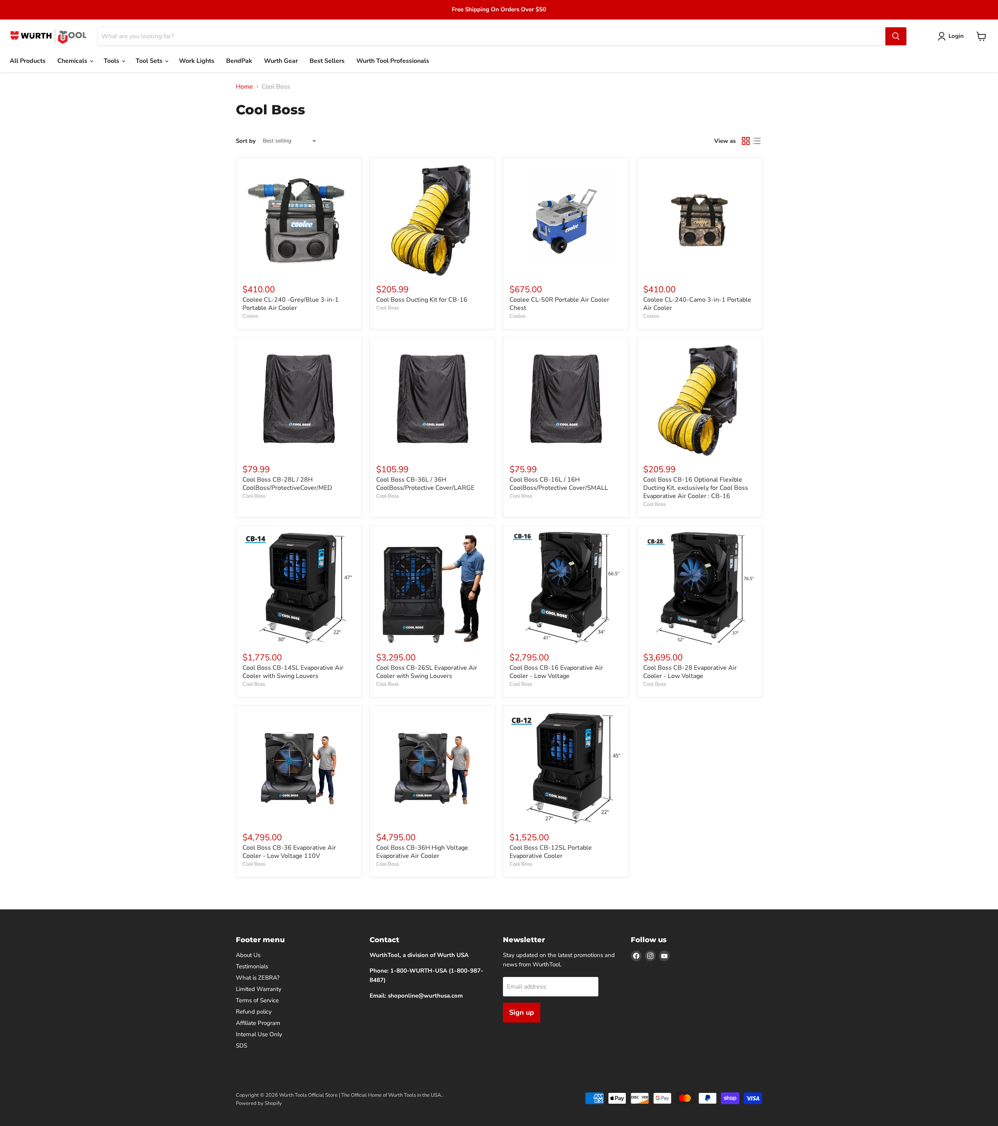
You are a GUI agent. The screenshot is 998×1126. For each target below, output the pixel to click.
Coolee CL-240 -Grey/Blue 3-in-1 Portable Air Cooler (290, 303)
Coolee (250, 316)
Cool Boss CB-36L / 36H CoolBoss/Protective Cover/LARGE (425, 483)
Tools (112, 61)
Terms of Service (257, 1000)
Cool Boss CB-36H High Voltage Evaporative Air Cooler (422, 851)
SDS (241, 1046)
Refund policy (254, 1012)
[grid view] (745, 140)
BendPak (239, 61)
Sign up (521, 1012)
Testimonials (252, 966)
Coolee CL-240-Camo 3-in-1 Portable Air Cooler (697, 303)
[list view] (756, 140)
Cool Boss (387, 307)
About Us (248, 955)
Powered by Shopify (259, 1103)
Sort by (246, 141)
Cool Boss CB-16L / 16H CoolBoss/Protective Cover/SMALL (559, 483)
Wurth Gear (281, 61)
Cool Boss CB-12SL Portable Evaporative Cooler (551, 851)
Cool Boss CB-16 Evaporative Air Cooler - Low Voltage (556, 672)
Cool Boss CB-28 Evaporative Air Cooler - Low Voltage (690, 672)
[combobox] (491, 36)
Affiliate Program (258, 1023)
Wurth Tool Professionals (392, 61)
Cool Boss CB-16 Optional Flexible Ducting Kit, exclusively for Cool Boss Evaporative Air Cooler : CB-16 (695, 487)
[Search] (895, 36)
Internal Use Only (259, 1034)
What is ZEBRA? (258, 978)
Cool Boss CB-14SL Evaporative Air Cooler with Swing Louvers (292, 672)
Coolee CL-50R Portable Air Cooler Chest (559, 303)
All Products (28, 61)
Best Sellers (327, 61)
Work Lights (196, 61)
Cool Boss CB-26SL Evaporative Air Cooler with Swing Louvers (426, 672)
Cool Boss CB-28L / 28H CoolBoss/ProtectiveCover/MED (287, 483)
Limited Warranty (258, 989)
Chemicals (73, 61)
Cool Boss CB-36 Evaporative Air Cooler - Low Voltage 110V (289, 851)
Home (244, 86)
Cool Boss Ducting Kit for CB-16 (421, 299)
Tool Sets (150, 61)
